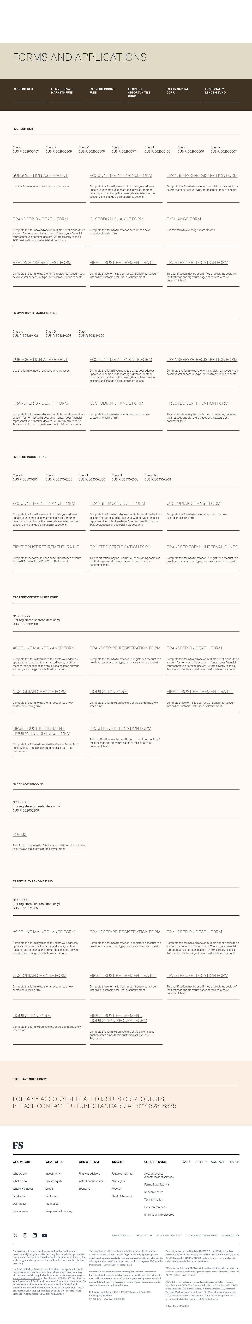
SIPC (122, 1299)
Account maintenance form (121, 175)
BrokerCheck (211, 1299)
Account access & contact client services (159, 1175)
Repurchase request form (42, 262)
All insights (118, 1181)
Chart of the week (121, 1196)
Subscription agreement (40, 175)
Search (234, 1161)
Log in (186, 1161)
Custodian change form (116, 219)
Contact (217, 1161)
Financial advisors (89, 1173)
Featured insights (121, 1173)
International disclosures (159, 1214)
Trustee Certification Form (197, 262)
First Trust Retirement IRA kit (123, 262)
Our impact (19, 1203)
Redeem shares (153, 1192)
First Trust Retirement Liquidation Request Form (41, 731)
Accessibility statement (201, 1235)
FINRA (116, 1299)
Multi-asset (52, 1203)
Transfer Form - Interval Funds (202, 547)
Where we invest (23, 1188)
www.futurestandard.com (26, 1278)
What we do (20, 1181)
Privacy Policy (121, 1235)
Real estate (52, 1196)
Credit (49, 1188)
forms (20, 834)
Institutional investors (92, 1181)
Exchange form (184, 219)
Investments (53, 1173)
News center (20, 1211)
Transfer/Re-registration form (202, 175)
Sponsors (84, 1188)
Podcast (116, 1188)
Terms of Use (143, 1235)
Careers (201, 1161)
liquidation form (32, 1015)
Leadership (19, 1196)
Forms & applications (157, 1184)
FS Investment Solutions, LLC (179, 1268)
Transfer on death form (40, 219)
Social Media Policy (169, 1235)
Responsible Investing (59, 1211)
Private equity (54, 1181)
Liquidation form (109, 691)
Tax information (153, 1199)
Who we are (20, 1173)
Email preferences (155, 1207)
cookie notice (230, 1235)
